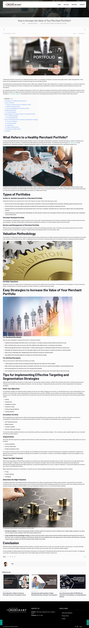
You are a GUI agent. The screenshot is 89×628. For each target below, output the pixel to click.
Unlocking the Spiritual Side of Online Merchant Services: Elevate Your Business (44, 594)
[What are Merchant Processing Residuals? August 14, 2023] (1, 622)
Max (13, 563)
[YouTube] (79, 626)
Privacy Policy (65, 615)
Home (23, 23)
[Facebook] (75, 626)
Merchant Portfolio (32, 23)
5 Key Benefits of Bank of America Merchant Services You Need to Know (14, 594)
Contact (63, 618)
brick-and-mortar (72, 142)
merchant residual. (15, 93)
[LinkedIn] (81, 626)
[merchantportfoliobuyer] (12, 4)
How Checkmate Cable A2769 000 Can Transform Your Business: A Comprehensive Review (72, 594)
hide (11, 98)
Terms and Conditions (67, 613)
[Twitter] (77, 626)
